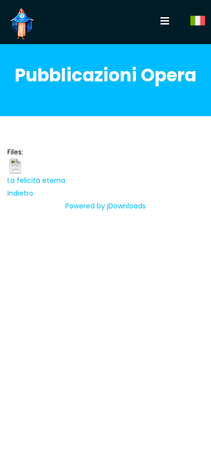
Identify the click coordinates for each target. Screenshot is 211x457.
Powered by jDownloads (105, 206)
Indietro (20, 193)
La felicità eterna (36, 180)
